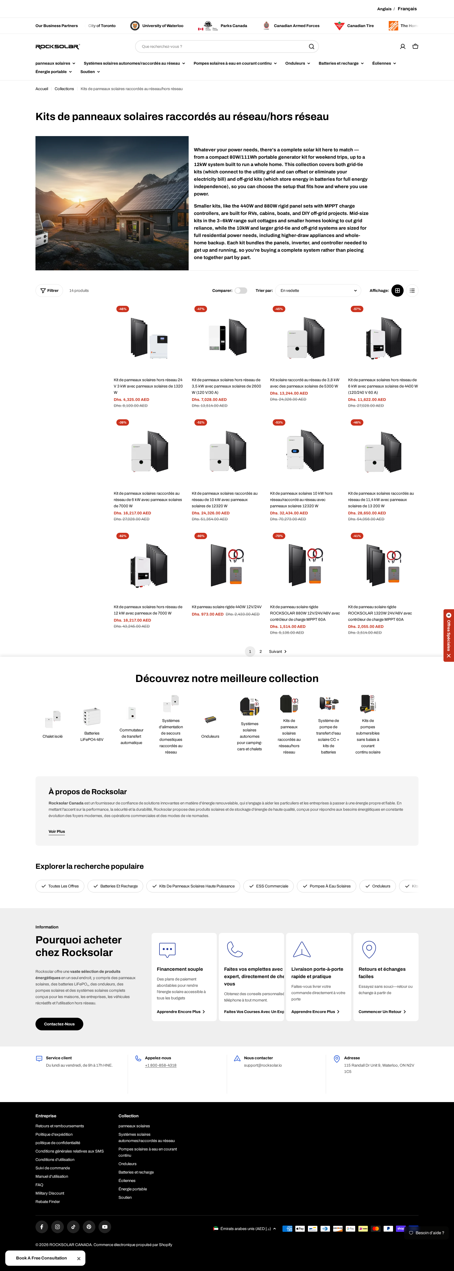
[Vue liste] (412, 290)
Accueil (41, 89)
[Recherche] (311, 46)
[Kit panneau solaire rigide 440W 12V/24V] (227, 565)
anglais (384, 9)
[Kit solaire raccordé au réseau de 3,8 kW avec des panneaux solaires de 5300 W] (305, 338)
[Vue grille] (397, 290)
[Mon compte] (403, 46)
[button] (448, 635)
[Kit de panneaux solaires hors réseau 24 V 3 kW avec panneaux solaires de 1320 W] (149, 338)
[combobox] (227, 46)
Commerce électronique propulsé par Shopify (133, 1245)
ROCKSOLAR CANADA (70, 1245)
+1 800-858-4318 (161, 1065)
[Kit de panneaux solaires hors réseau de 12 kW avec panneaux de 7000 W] (149, 565)
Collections (64, 89)
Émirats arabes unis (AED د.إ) (245, 1229)
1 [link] (250, 651)
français (407, 8)
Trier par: (264, 290)
